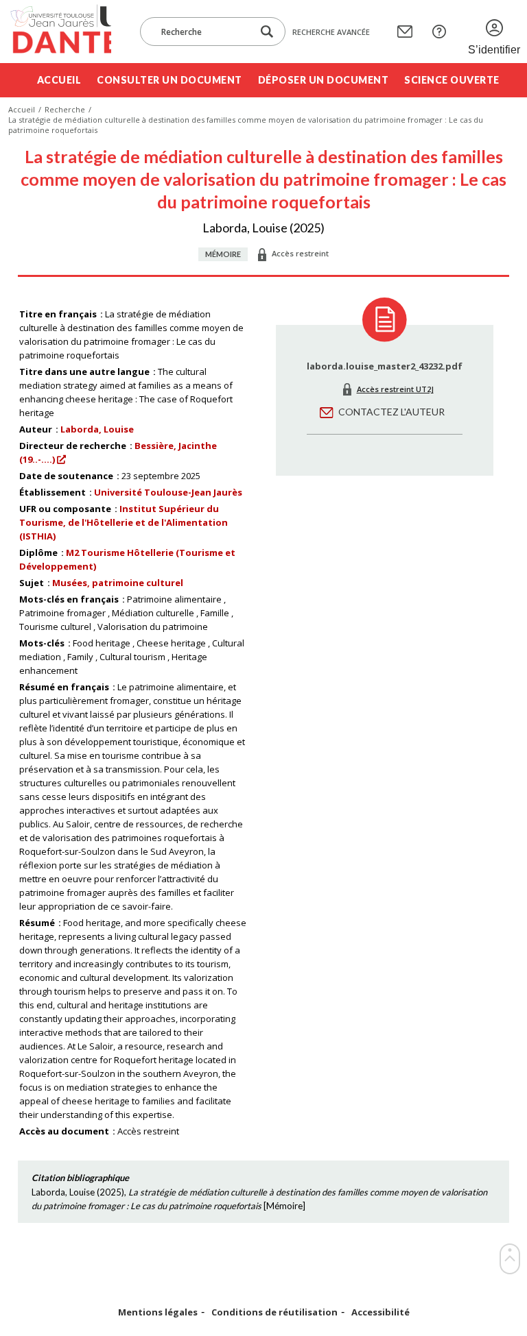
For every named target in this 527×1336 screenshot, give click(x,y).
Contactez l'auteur (391, 411)
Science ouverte (452, 80)
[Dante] (59, 31)
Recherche (65, 109)
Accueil (59, 80)
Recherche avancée (331, 32)
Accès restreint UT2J (395, 389)
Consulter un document (169, 80)
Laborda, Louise (97, 429)
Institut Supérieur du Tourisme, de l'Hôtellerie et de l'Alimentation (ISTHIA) (123, 522)
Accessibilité (380, 1312)
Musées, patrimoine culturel (117, 582)
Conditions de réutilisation (274, 1312)
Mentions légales (158, 1312)
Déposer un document (323, 80)
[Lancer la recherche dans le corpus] (267, 31)
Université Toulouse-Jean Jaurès (168, 492)
